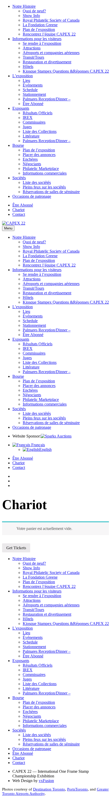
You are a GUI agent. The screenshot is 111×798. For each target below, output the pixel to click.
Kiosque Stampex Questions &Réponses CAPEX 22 (66, 71)
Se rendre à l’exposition (42, 43)
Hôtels (28, 66)
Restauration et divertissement (47, 62)
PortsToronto (77, 789)
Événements (33, 85)
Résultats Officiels (37, 113)
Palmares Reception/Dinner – (46, 99)
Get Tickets (16, 548)
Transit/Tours (33, 57)
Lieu (26, 80)
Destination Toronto (49, 789)
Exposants (20, 108)
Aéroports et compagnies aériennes (51, 52)
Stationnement (34, 94)
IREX (28, 117)
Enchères (30, 159)
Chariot (18, 210)
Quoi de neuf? (34, 11)
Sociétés (19, 178)
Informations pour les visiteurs (36, 39)
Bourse (18, 145)
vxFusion (46, 780)
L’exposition (22, 76)
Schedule (30, 90)
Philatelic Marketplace (41, 168)
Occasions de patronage (31, 196)
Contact (18, 214)
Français (37, 445)
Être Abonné (33, 103)
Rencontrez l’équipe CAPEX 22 (49, 34)
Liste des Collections (40, 131)
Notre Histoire (24, 6)
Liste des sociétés (37, 182)
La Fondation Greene (40, 25)
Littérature (31, 136)
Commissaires (34, 122)
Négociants (32, 164)
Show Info (31, 15)
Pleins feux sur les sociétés (44, 187)
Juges (27, 127)
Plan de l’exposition (39, 29)
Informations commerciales (45, 173)
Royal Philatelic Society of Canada (51, 20)
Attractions (32, 48)
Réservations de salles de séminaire (51, 192)
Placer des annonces (39, 154)
